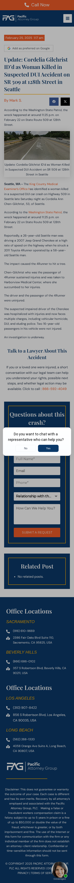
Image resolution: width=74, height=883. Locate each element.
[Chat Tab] (37, 441)
